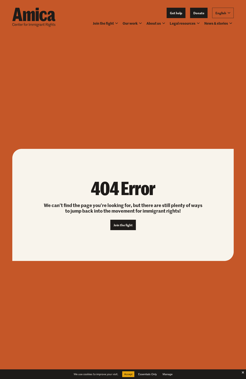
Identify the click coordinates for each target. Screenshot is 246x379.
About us (153, 23)
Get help (176, 13)
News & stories (216, 23)
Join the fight (103, 23)
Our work (130, 23)
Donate (198, 13)
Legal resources (182, 23)
